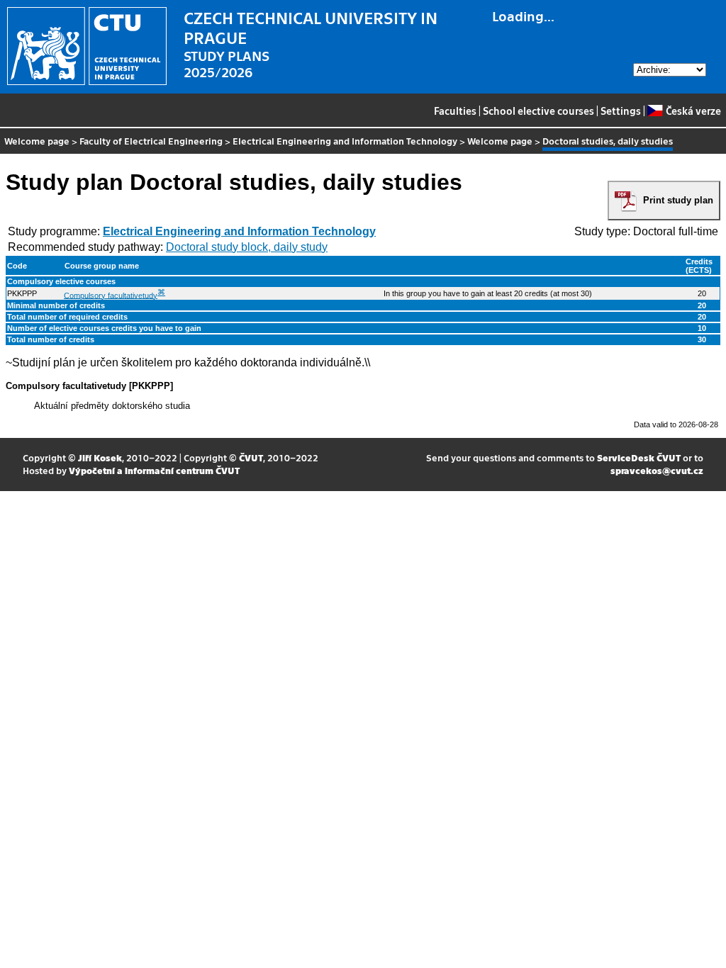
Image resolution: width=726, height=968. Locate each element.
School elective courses (538, 110)
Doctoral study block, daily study (247, 247)
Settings (621, 110)
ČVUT (251, 457)
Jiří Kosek (100, 457)
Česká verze (693, 110)
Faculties (455, 110)
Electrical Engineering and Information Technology (345, 140)
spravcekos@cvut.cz (656, 470)
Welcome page (36, 140)
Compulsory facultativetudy (110, 295)
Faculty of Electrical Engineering (151, 140)
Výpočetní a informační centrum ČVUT (154, 470)
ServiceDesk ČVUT (639, 457)
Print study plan (678, 200)
